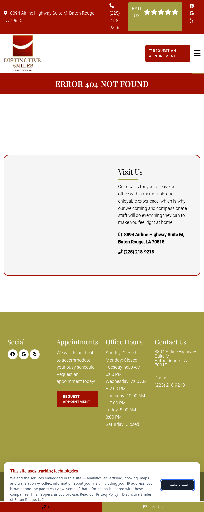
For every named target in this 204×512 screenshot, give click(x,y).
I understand (177, 485)
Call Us (53, 506)
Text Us (156, 506)
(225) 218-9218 (114, 20)
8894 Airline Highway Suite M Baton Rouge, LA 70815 (175, 358)
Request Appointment (76, 399)
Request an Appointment (162, 53)
